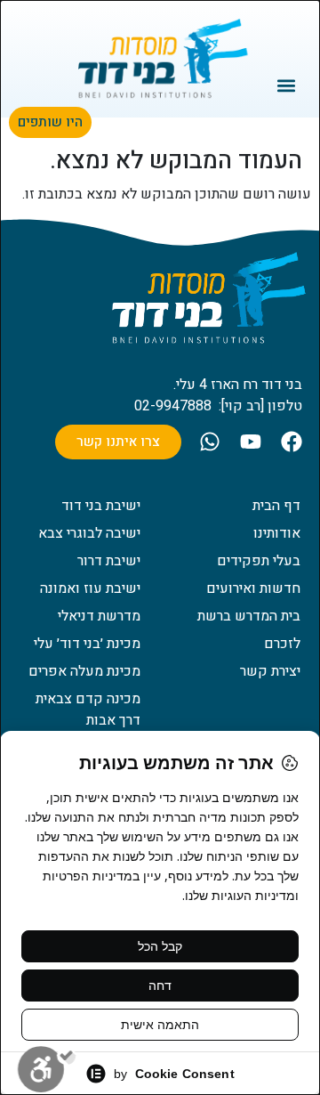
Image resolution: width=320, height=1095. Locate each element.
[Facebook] (291, 441)
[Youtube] (250, 441)
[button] (286, 85)
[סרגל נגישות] (47, 1069)
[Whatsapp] (209, 441)
